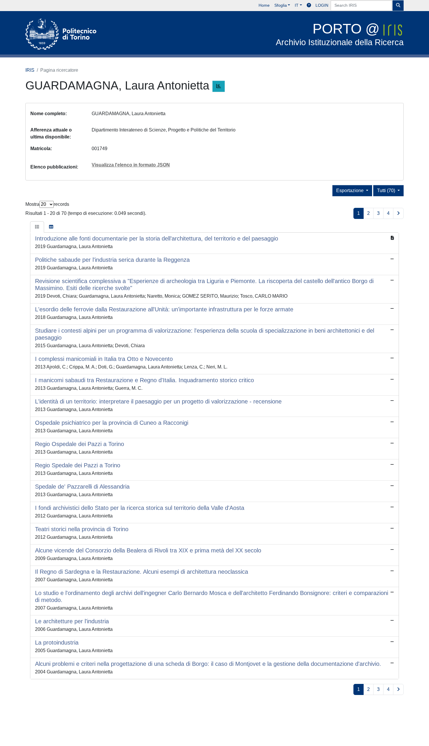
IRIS (29, 70)
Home (264, 5)
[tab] (37, 227)
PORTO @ (340, 34)
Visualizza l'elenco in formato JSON (131, 164)
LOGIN (321, 5)
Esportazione (350, 190)
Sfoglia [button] (280, 5)
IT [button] (297, 5)
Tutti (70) (386, 190)
